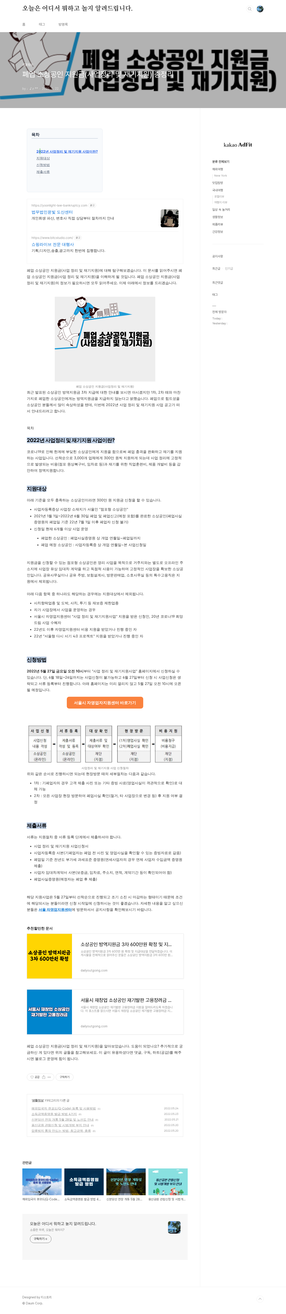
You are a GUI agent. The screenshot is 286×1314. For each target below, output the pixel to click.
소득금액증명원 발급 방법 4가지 (54, 1114)
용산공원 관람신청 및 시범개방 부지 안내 (60, 1125)
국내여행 (217, 190)
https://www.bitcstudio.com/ (52, 238)
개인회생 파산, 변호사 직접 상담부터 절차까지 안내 (73, 218)
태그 (42, 24)
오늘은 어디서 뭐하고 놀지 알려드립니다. (77, 9)
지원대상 (43, 158)
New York (220, 175)
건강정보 (217, 232)
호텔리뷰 (219, 196)
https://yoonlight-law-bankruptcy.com (59, 205)
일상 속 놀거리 (221, 209)
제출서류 (43, 172)
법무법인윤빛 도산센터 (52, 212)
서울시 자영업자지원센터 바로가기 (105, 702)
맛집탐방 (217, 183)
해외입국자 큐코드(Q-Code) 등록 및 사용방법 (64, 1108)
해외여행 (217, 169)
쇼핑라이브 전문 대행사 (53, 244)
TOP (260, 1299)
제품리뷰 (217, 224)
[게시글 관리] (49, 1077)
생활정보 (38, 1100)
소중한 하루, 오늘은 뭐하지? (47, 1230)
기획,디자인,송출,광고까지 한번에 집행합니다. (68, 250)
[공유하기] (43, 1077)
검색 (249, 9)
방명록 (63, 24)
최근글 (216, 268)
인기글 (229, 268)
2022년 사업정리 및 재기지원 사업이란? (67, 151)
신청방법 (43, 165)
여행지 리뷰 (220, 202)
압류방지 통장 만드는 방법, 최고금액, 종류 (61, 1131)
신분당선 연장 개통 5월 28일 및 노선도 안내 (63, 1119)
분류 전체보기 (220, 161)
